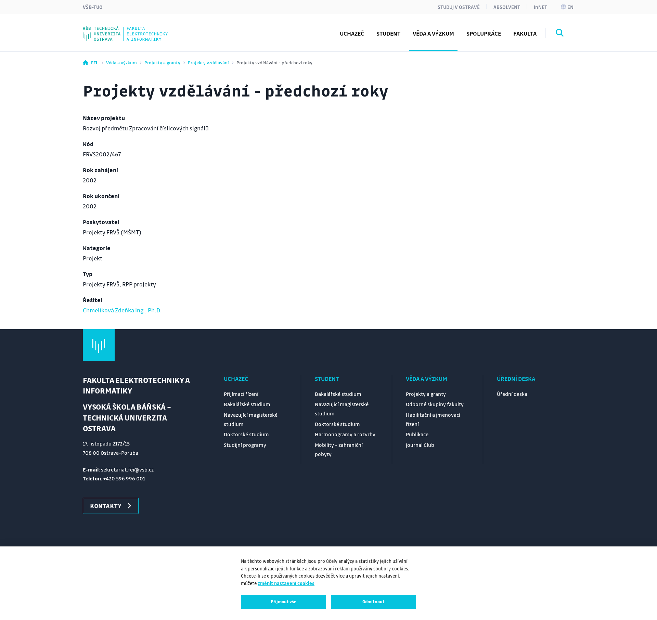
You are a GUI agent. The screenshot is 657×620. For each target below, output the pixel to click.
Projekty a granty (162, 62)
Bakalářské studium (247, 404)
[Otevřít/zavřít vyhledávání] (560, 34)
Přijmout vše (283, 601)
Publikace (417, 434)
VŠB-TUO (93, 7)
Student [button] (388, 33)
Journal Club (420, 444)
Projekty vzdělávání (208, 62)
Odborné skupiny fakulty (435, 404)
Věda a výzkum (121, 62)
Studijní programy (245, 444)
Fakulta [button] (525, 33)
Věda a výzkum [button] (433, 33)
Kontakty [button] (105, 505)
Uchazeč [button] (352, 33)
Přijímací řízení (241, 393)
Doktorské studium (246, 434)
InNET (540, 7)
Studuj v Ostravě (459, 7)
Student (327, 378)
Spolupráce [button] (483, 33)
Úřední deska (516, 378)
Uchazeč (236, 378)
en (570, 7)
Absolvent (506, 7)
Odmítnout (373, 601)
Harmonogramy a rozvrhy (345, 434)
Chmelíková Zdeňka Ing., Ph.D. (122, 310)
